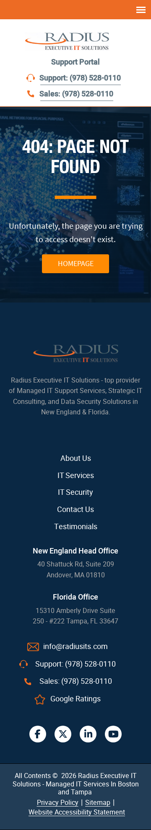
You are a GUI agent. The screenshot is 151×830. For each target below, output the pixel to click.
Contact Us (75, 509)
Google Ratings (75, 699)
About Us (75, 458)
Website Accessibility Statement (77, 812)
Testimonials (75, 526)
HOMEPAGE (76, 263)
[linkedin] (88, 734)
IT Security (75, 492)
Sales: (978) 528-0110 (76, 94)
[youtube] (113, 734)
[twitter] (63, 734)
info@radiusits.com (75, 646)
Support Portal (75, 62)
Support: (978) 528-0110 (80, 78)
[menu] (141, 9)
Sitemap (97, 802)
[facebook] (37, 734)
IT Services (75, 475)
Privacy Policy (57, 802)
